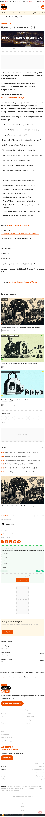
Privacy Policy (27, 713)
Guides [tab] (26, 677)
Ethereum (32, 418)
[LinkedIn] (10, 541)
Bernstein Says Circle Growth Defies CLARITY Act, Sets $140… (21, 468)
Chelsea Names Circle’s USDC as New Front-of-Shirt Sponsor (21, 452)
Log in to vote (22, 580)
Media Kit (3, 731)
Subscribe (7, 632)
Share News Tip (5, 723)
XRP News (13, 13)
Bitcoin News (5, 13)
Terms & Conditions (29, 716)
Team (2, 716)
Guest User (10, 524)
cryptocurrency (22, 418)
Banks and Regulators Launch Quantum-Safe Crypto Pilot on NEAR (22, 472)
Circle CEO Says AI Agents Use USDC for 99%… (17, 456)
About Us (3, 713)
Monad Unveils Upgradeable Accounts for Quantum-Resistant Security (23, 460)
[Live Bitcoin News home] (4, 7)
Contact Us (4, 720)
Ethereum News (23, 13)
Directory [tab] (35, 677)
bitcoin (3, 418)
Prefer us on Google (7, 534)
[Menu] (42, 7)
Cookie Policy (27, 720)
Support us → (7, 757)
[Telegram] (14, 541)
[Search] (38, 7)
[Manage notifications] (40, 812)
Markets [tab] (11, 677)
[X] (2, 541)
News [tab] (4, 677)
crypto (40, 418)
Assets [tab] (19, 677)
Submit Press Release (7, 737)
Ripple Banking (40, 672)
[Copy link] (19, 541)
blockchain (12, 418)
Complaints (27, 723)
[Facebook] (6, 541)
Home (2, 17)
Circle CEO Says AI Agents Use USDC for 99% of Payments (19, 363)
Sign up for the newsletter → (12, 703)
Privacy (22, 806)
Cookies (22, 810)
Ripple (3, 422)
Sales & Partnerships (6, 741)
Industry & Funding (35, 13)
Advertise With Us (5, 734)
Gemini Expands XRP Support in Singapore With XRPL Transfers (22, 464)
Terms (22, 803)
